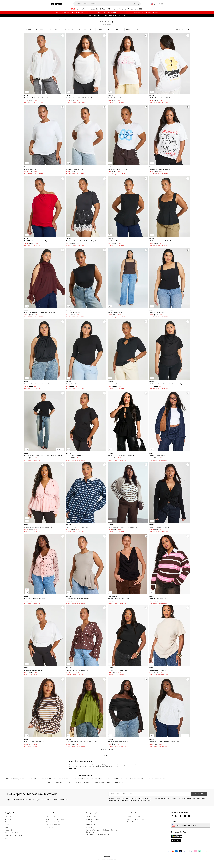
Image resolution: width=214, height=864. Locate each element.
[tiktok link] (189, 816)
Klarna (7, 822)
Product (89, 827)
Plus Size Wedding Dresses (15, 779)
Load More (107, 756)
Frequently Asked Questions (55, 819)
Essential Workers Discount (14, 835)
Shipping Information (53, 822)
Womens (62, 19)
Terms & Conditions (93, 819)
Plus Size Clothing (78, 19)
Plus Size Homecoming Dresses (59, 782)
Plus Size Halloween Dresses (59, 779)
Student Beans (10, 830)
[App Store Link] (176, 838)
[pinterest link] (176, 816)
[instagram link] (172, 816)
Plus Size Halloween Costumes (37, 779)
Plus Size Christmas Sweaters (82, 782)
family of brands (170, 798)
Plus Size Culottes (100, 782)
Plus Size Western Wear (138, 779)
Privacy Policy (91, 816)
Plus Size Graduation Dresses (100, 779)
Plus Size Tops (87, 19)
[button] (152, 4)
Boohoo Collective (11, 833)
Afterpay (8, 819)
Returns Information (52, 824)
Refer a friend (132, 822)
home (57, 19)
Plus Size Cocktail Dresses (79, 779)
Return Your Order (51, 816)
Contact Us (49, 827)
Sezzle (7, 824)
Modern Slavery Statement (136, 819)
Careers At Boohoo (133, 816)
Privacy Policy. (146, 800)
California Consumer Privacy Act (97, 835)
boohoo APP (9, 838)
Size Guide (8, 816)
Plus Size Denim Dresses (156, 779)
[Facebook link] (180, 816)
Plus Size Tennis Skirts (115, 782)
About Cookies (91, 822)
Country (174, 821)
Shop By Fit (69, 19)
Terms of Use (90, 824)
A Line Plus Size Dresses (120, 779)
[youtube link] (185, 816)
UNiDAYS (8, 827)
